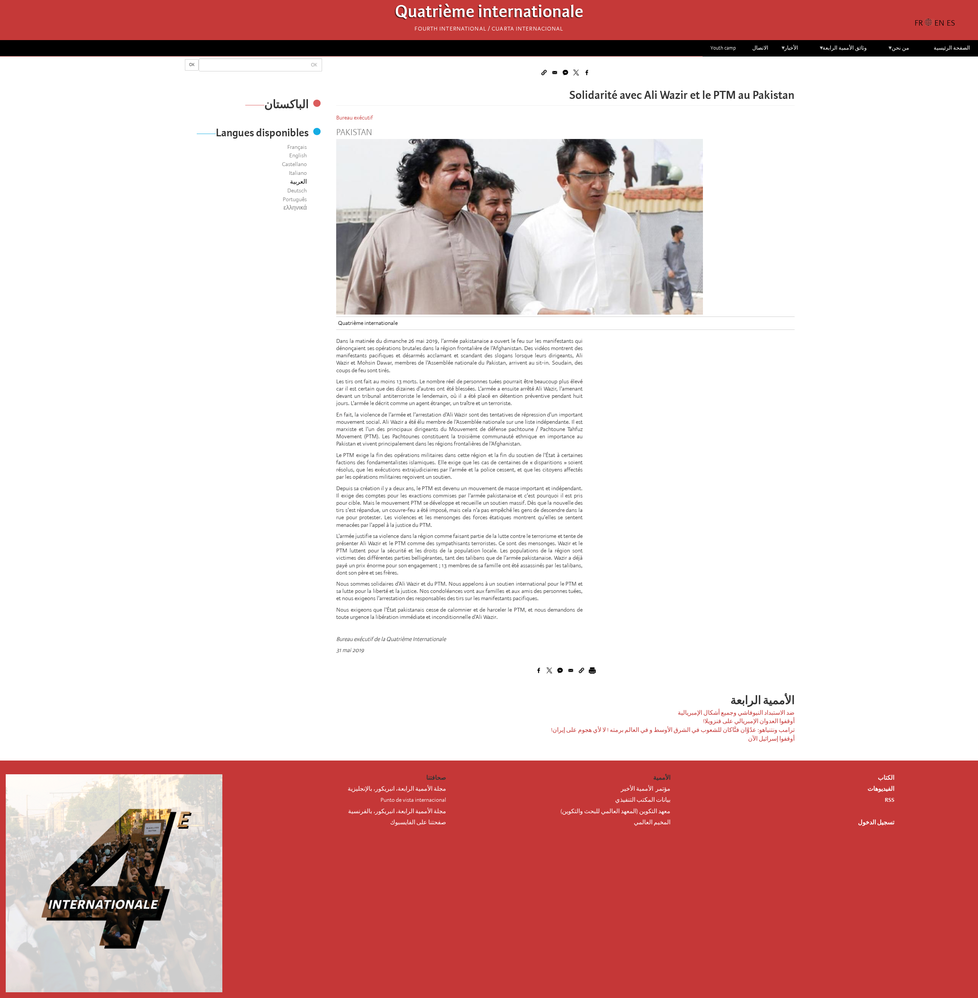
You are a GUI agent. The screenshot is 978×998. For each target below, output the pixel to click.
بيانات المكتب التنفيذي (642, 799)
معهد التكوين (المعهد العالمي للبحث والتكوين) (615, 811)
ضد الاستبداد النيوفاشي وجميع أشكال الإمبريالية (736, 712)
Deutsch (297, 190)
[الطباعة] (592, 670)
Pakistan (354, 132)
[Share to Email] (555, 72)
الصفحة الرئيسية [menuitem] (952, 48)
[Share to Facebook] (587, 72)
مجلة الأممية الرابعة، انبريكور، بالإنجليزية (397, 788)
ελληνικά (295, 207)
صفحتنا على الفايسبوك (418, 822)
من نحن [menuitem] (898, 50)
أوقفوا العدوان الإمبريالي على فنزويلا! (749, 721)
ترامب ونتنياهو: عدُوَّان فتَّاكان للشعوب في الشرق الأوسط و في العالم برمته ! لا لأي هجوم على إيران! (673, 730)
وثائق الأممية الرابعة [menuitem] (843, 50)
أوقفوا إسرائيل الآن (771, 738)
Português (295, 199)
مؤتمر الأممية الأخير (645, 788)
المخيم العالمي (652, 822)
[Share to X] (576, 72)
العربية (298, 181)
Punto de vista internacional (413, 799)
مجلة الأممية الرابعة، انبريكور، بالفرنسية (397, 811)
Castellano (294, 164)
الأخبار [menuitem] (789, 50)
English (298, 155)
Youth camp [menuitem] (723, 48)
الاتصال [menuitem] (760, 48)
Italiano (298, 173)
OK (191, 64)
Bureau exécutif (354, 117)
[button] (544, 72)
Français (297, 147)
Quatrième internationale (489, 13)
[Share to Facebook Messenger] (565, 72)
